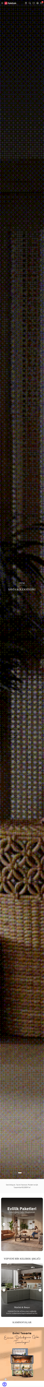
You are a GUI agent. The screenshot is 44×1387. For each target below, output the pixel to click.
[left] (4, 1224)
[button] (20, 1172)
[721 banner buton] (22, 1354)
